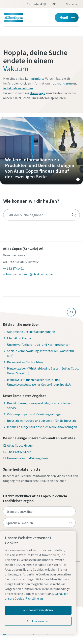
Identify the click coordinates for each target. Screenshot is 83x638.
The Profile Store (19, 452)
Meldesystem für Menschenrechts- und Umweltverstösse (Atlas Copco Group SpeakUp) (40, 382)
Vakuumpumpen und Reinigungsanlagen (34, 414)
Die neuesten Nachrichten (25, 362)
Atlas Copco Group (20, 445)
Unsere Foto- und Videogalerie (28, 458)
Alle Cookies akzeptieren (38, 610)
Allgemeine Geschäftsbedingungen (31, 332)
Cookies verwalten (38, 621)
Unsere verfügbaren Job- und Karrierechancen (38, 344)
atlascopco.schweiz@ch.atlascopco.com (30, 274)
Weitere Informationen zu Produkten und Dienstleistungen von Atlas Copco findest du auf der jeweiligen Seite (41, 150)
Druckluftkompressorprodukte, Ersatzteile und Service (39, 405)
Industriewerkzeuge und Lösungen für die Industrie (42, 421)
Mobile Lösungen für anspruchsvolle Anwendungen (42, 427)
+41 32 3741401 (13, 268)
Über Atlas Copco (19, 338)
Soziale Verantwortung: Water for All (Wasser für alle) (40, 353)
